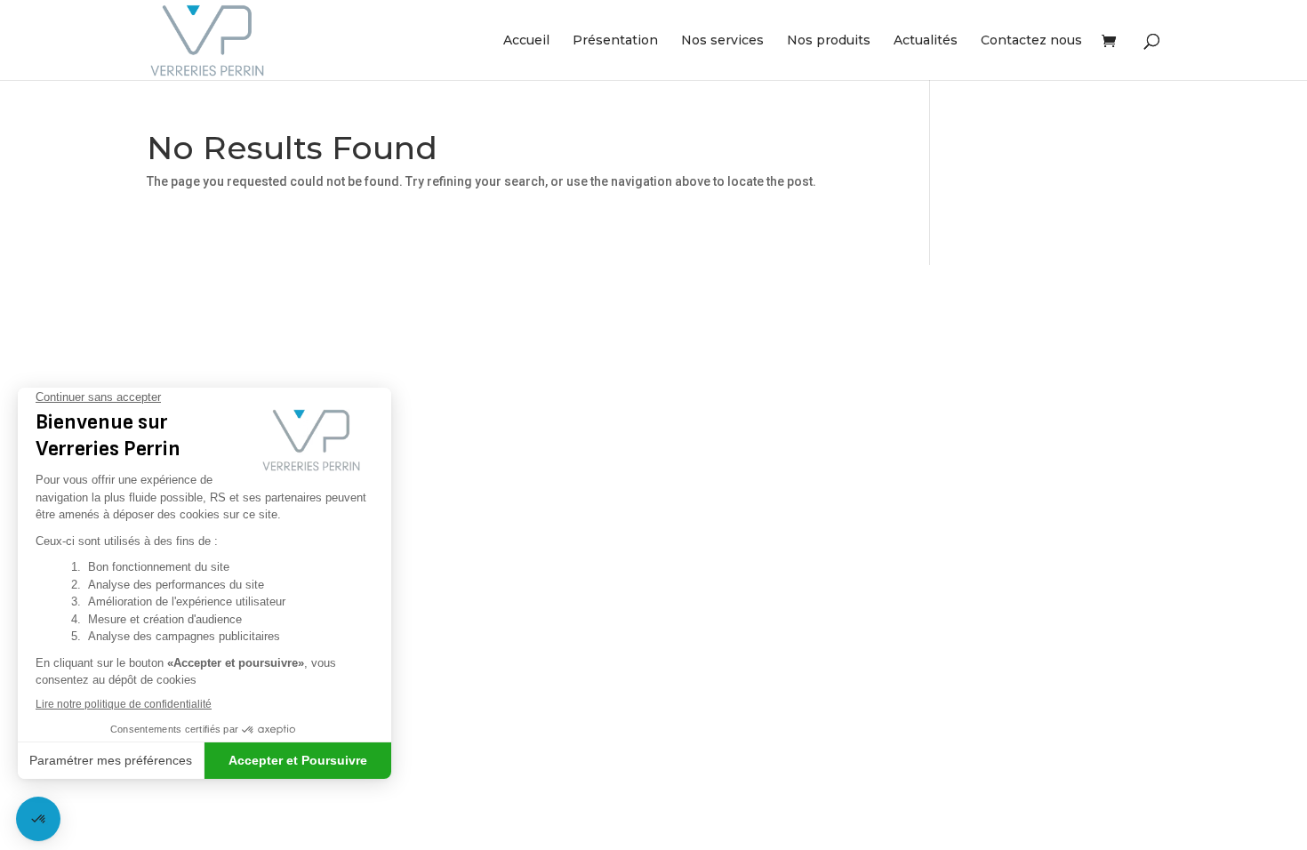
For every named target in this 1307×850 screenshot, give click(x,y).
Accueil (526, 41)
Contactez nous (1031, 41)
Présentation (615, 41)
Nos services (722, 41)
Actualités (926, 41)
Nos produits (828, 41)
